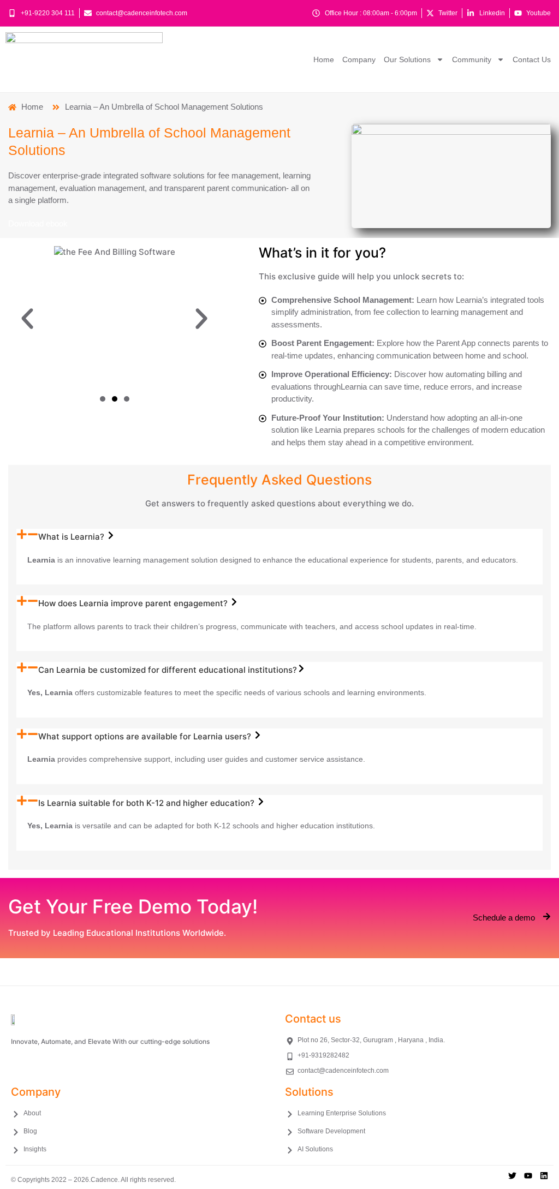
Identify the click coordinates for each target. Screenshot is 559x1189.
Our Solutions (407, 59)
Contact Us (532, 59)
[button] (27, 318)
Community (471, 59)
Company (359, 59)
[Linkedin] (544, 1176)
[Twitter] (512, 1176)
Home (323, 59)
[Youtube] (528, 1176)
